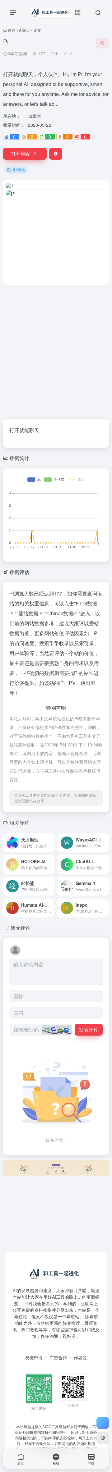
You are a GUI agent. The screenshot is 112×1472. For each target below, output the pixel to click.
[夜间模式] (102, 1438)
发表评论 (89, 1029)
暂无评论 (20, 927)
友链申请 (34, 1357)
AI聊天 (24, 30)
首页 (11, 30)
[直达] (49, 838)
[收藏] (102, 43)
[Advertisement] (56, 348)
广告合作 (58, 1357)
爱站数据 (28, 613)
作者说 (80, 1357)
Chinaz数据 (60, 613)
